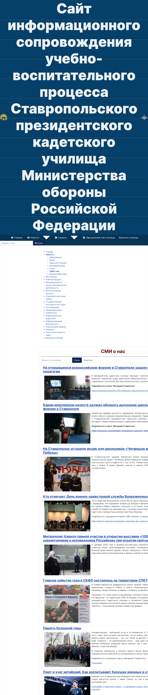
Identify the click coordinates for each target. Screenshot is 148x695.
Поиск (40, 243)
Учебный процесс (54, 279)
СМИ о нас (54, 271)
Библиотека (51, 313)
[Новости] (48, 238)
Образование (55, 257)
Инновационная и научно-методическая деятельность (56, 285)
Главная (26, 237)
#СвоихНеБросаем (58, 274)
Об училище (51, 277)
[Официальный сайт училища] (3, 117)
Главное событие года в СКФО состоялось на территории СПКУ (95, 580)
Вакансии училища (120, 237)
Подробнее (97, 663)
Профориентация (54, 310)
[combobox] (16, 243)
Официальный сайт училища (92, 237)
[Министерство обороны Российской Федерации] (144, 117)
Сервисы (62, 237)
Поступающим (52, 307)
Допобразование (57, 265)
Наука (52, 260)
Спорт (52, 268)
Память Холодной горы (62, 628)
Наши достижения (57, 263)
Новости (43, 237)
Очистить (88, 360)
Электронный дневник (56, 327)
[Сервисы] (68, 238)
